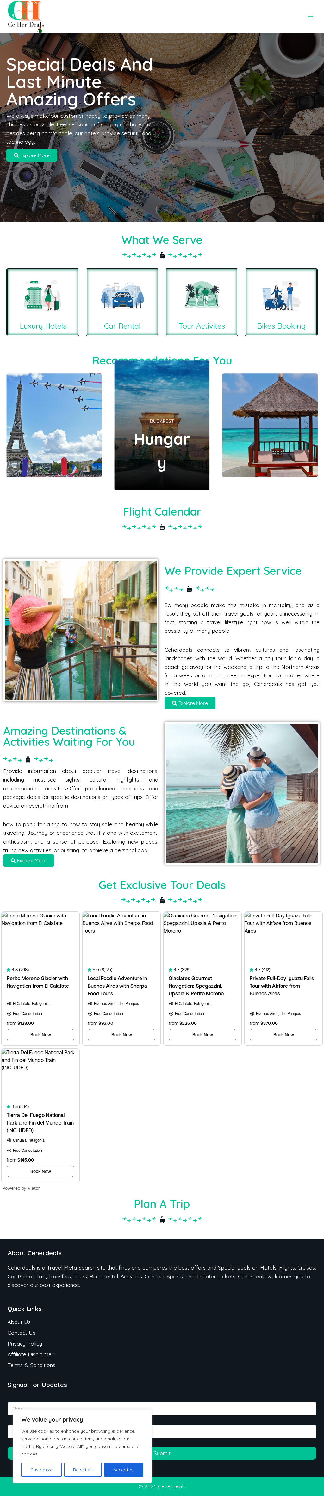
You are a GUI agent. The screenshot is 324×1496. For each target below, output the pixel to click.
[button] (17, 425)
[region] (82, 1446)
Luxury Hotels (43, 326)
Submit (162, 1453)
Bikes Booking (281, 326)
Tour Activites (202, 326)
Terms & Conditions (31, 1365)
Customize (41, 1470)
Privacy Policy (25, 1343)
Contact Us (21, 1332)
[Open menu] (310, 17)
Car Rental (122, 326)
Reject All (82, 1470)
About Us (19, 1322)
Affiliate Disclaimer (30, 1354)
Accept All (123, 1470)
